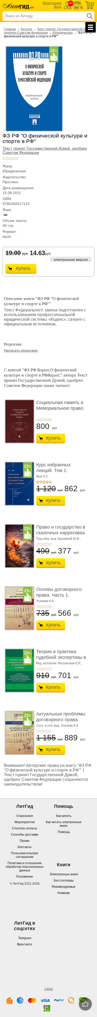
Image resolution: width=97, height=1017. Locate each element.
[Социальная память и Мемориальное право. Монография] (18, 421)
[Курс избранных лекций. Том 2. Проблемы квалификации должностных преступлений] (18, 483)
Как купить (63, 816)
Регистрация (52, 3)
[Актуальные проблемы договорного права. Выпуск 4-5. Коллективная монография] (18, 733)
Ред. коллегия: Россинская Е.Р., (58, 663)
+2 (7, 158)
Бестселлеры (64, 880)
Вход (57, 7)
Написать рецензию (21, 350)
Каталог (26, 29)
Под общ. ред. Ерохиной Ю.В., (58, 539)
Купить (23, 268)
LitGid (48, 989)
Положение (24, 876)
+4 (13, 158)
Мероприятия (24, 822)
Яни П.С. (42, 476)
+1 (4, 158)
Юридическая (63, 33)
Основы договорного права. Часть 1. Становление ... (59, 595)
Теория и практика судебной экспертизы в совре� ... (61, 657)
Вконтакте (24, 944)
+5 (16, 158)
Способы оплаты (24, 828)
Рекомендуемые (64, 887)
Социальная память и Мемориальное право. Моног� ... (60, 408)
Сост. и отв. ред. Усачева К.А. (57, 725)
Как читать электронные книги (63, 824)
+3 (10, 158)
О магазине (24, 816)
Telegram (24, 938)
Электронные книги (63, 874)
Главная (10, 29)
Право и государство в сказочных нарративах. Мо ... (61, 532)
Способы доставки (24, 834)
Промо (24, 841)
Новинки (63, 893)
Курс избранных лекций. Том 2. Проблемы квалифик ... (61, 470)
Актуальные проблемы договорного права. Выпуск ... (60, 719)
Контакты (25, 847)
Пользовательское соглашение (24, 855)
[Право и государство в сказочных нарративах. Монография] (18, 546)
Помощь (64, 832)
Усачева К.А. (45, 601)
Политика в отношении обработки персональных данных (24, 866)
